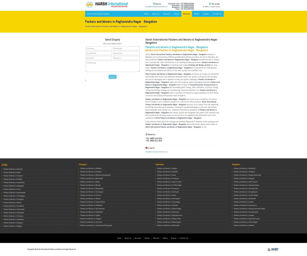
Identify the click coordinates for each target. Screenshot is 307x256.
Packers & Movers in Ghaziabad (14, 209)
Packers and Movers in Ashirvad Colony (247, 219)
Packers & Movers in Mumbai (13, 169)
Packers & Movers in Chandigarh (14, 196)
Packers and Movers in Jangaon (90, 219)
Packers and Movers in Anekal (244, 202)
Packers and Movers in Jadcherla (91, 222)
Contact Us (217, 13)
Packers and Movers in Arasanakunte (246, 212)
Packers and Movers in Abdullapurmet (169, 215)
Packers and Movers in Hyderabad (91, 212)
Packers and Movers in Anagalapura (245, 192)
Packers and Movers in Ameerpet (168, 178)
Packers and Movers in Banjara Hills (169, 219)
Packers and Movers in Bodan (90, 182)
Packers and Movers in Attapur (167, 168)
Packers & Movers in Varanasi (13, 216)
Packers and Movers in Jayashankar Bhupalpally (96, 225)
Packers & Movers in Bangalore (14, 186)
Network (186, 13)
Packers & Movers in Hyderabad (14, 182)
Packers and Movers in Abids (166, 195)
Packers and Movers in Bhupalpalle (91, 188)
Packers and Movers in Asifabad (90, 172)
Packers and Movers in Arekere (244, 215)
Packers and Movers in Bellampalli (91, 178)
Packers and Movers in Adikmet (167, 205)
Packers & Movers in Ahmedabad (14, 192)
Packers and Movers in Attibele (244, 225)
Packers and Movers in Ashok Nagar (245, 222)
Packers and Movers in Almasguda (168, 198)
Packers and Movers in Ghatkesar (91, 205)
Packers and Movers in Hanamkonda (92, 208)
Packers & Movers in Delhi (12, 172)
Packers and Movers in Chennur (90, 195)
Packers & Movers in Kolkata (13, 179)
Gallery (196, 13)
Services (166, 13)
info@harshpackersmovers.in (156, 6)
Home (146, 13)
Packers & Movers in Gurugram (14, 199)
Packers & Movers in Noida (12, 202)
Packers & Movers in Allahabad (14, 213)
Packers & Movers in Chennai (13, 176)
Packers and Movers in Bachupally (168, 225)
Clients (176, 13)
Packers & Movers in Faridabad (14, 206)
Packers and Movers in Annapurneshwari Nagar (249, 208)
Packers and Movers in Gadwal (90, 198)
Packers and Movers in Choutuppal (91, 192)
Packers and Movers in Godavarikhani (92, 202)
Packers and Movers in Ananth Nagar (246, 195)
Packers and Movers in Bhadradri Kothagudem (95, 175)
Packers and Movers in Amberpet (168, 192)
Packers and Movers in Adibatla (167, 172)
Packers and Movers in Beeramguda (169, 222)
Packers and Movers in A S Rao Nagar (169, 185)
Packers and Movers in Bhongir (90, 185)
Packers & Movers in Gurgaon (13, 223)
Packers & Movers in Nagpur (13, 226)
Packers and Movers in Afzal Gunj (168, 212)
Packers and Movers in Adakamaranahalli (247, 175)
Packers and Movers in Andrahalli (245, 198)
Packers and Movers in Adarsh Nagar (169, 208)
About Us (156, 13)
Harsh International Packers (98, 13)
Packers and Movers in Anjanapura (245, 205)
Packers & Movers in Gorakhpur (14, 219)
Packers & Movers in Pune (12, 189)
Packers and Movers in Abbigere (244, 172)
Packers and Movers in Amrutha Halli (246, 188)
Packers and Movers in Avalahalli (244, 168)
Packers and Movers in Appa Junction (169, 182)
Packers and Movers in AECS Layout (245, 182)
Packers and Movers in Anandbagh (168, 202)
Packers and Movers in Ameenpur (168, 188)
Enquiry (206, 13)
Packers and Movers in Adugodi (244, 178)
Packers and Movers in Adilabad (90, 168)
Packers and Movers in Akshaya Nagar (246, 185)
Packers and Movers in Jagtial (90, 215)
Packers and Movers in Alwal (166, 175)
